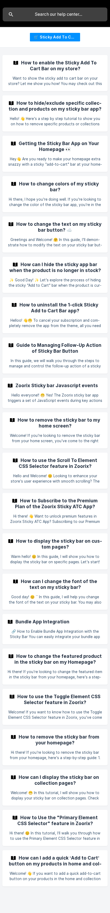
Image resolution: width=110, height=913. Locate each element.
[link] (55, 73)
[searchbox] (55, 14)
